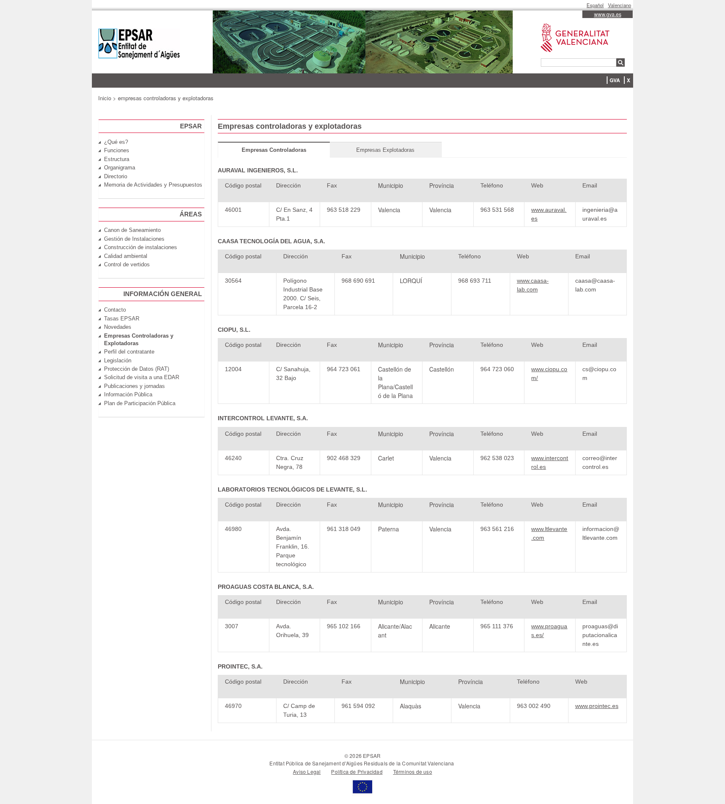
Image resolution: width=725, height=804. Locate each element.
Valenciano (619, 5)
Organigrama (119, 167)
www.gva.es (607, 14)
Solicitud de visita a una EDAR (141, 377)
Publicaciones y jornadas (134, 386)
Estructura (116, 159)
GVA (615, 80)
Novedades (117, 327)
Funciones (116, 150)
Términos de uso (412, 771)
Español (595, 5)
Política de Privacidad (356, 771)
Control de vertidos (127, 264)
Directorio (115, 176)
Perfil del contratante (129, 352)
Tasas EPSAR (121, 318)
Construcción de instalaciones (140, 247)
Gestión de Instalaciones (134, 239)
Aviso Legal (307, 771)
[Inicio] (139, 45)
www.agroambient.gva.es (571, 23)
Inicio (104, 98)
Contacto (115, 310)
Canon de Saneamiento (132, 230)
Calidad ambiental (125, 256)
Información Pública (128, 394)
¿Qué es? (116, 142)
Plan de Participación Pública (139, 403)
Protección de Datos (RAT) (136, 369)
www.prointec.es (596, 706)
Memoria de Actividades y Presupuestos (153, 185)
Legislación (117, 360)
